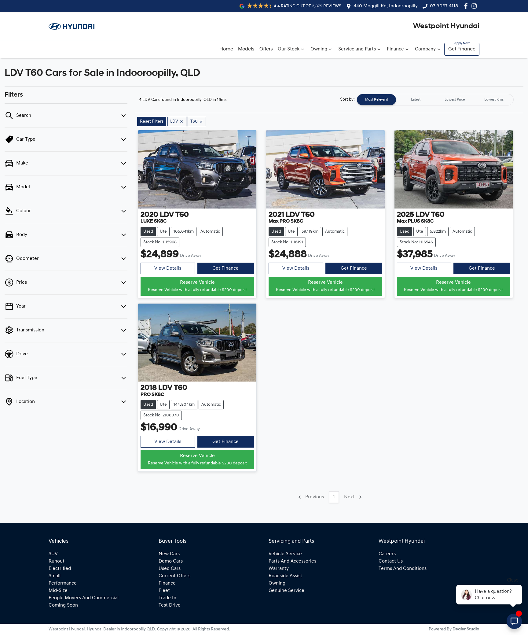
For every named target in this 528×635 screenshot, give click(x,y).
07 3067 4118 (444, 6)
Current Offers (174, 576)
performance (63, 583)
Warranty (279, 568)
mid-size (58, 590)
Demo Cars (171, 561)
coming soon (63, 605)
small (55, 576)
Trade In (167, 598)
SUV (53, 554)
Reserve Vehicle (197, 286)
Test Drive (170, 605)
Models (246, 49)
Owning (318, 49)
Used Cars (170, 568)
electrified (60, 568)
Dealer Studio (466, 629)
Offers (266, 49)
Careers (387, 554)
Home (226, 49)
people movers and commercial (84, 598)
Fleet (164, 590)
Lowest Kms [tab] (494, 100)
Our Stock (288, 49)
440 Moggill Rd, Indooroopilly (386, 6)
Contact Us (391, 561)
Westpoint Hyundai (446, 26)
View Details (167, 268)
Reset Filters (151, 121)
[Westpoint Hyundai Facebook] (467, 6)
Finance (395, 49)
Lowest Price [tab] (455, 100)
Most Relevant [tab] (376, 100)
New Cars (169, 554)
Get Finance (461, 49)
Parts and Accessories (292, 561)
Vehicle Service (285, 554)
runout (56, 561)
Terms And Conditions (403, 568)
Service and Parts (357, 49)
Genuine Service (286, 590)
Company (425, 49)
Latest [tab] (415, 100)
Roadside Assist (285, 576)
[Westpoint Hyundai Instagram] (475, 6)
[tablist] (435, 99)
